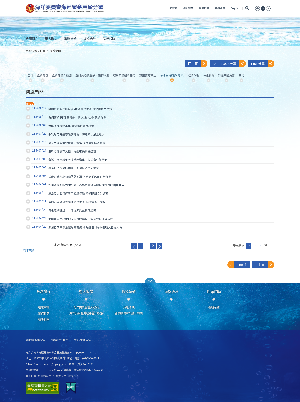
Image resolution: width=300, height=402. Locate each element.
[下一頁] (153, 246)
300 (261, 245)
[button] (150, 280)
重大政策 (51, 38)
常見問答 (204, 8)
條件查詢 (28, 251)
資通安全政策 (59, 340)
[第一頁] (134, 246)
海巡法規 (70, 38)
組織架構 (43, 307)
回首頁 (173, 8)
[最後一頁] (159, 246)
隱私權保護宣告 (35, 340)
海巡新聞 (55, 51)
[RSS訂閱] (30, 104)
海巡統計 (89, 38)
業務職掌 (43, 313)
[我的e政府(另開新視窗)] (71, 388)
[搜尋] (247, 8)
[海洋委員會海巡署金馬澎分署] (65, 8)
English (235, 8)
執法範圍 (43, 319)
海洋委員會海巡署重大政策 (86, 313)
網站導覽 (188, 8)
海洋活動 (109, 38)
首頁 (42, 51)
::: (163, 8)
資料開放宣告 (82, 340)
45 (255, 245)
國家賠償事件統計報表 (129, 313)
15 (249, 245)
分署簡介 (32, 38)
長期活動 (213, 307)
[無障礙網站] (42, 388)
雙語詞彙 (220, 8)
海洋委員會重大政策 (86, 307)
